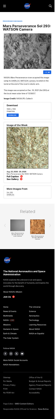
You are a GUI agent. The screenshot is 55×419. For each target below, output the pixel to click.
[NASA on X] (16, 354)
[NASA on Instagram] (11, 354)
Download (12, 115)
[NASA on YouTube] (22, 354)
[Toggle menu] (4, 6)
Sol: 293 (10, 192)
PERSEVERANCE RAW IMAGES (12, 21)
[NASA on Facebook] (5, 354)
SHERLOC (10, 195)
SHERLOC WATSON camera (23, 81)
